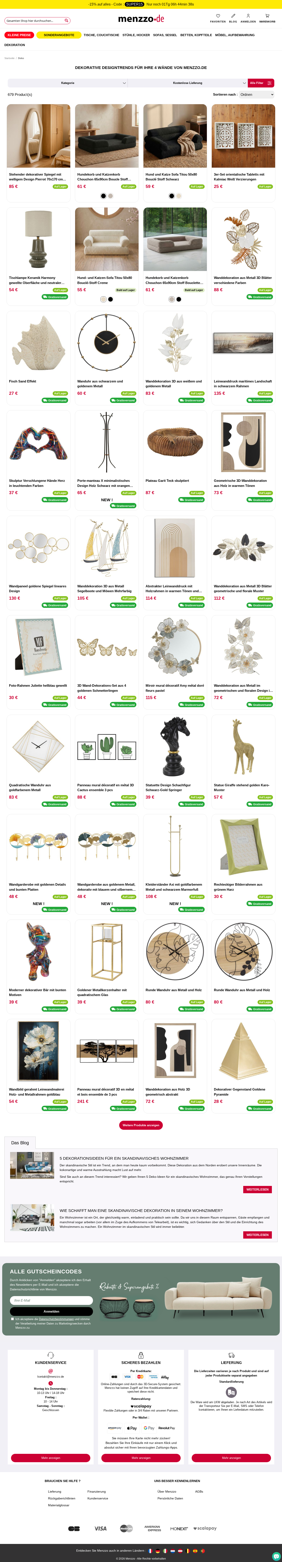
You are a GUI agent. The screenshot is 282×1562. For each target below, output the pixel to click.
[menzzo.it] (165, 1550)
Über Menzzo (167, 1491)
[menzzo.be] (187, 1550)
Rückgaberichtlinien (61, 1498)
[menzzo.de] (157, 1550)
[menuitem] (19, 35)
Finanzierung (96, 1491)
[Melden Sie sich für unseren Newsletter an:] (51, 1300)
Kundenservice (97, 1498)
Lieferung (54, 1491)
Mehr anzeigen (50, 1458)
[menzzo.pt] (202, 1550)
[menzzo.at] (180, 1550)
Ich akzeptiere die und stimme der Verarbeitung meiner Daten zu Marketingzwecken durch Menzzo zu (53, 1323)
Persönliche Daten (170, 1498)
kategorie (67, 83)
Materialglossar (58, 1505)
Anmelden (51, 1311)
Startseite (9, 58)
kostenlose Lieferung (187, 83)
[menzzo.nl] (172, 1550)
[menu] (141, 39)
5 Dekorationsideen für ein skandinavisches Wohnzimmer (124, 1158)
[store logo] (140, 20)
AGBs (199, 1491)
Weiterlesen (258, 1189)
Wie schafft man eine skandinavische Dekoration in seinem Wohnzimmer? (141, 1210)
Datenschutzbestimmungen (56, 1319)
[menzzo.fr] (150, 1550)
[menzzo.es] (195, 1550)
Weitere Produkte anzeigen (141, 1125)
